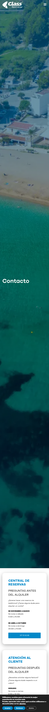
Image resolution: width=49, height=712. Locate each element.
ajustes (22, 704)
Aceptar (7, 708)
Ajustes (31, 708)
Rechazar (19, 708)
